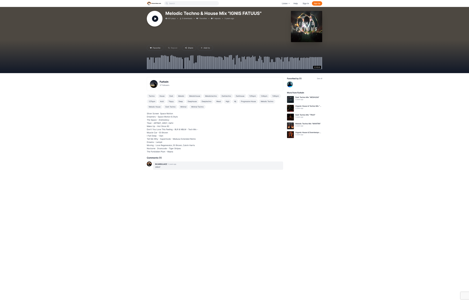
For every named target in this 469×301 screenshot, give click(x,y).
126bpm (275, 96)
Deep (181, 101)
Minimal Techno (197, 107)
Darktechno (226, 96)
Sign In (306, 3)
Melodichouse (194, 96)
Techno (152, 96)
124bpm (264, 96)
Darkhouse (240, 96)
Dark (171, 96)
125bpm (252, 96)
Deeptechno (206, 101)
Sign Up (317, 3)
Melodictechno (211, 96)
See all (319, 78)
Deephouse (192, 101)
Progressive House (248, 101)
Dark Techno (170, 107)
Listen (285, 3)
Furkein (164, 81)
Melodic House (154, 107)
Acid (162, 101)
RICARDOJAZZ (161, 164)
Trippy (171, 101)
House (162, 96)
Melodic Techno (267, 101)
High (227, 101)
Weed (218, 101)
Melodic (181, 96)
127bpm (152, 101)
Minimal (183, 107)
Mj (235, 101)
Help (295, 3)
